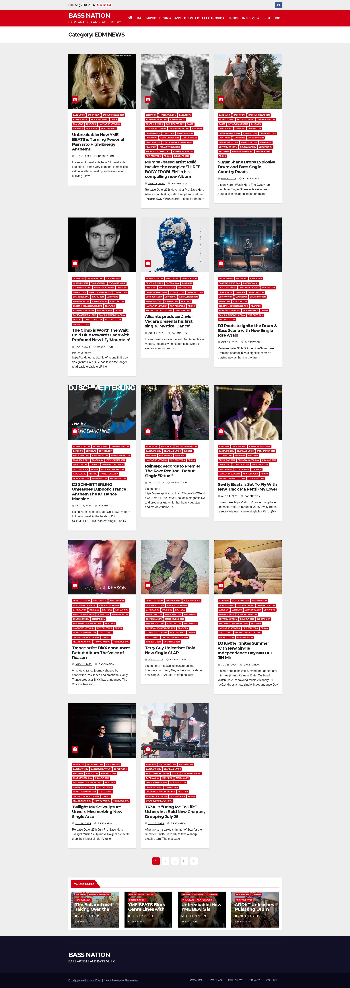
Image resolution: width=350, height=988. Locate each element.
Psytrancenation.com (84, 315)
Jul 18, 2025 (83, 823)
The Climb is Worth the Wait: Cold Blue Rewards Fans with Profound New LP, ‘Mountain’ (101, 335)
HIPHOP (233, 18)
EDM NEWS (78, 124)
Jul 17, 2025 (156, 823)
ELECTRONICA (213, 18)
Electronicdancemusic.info (177, 142)
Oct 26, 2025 (156, 333)
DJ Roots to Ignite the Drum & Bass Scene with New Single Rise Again (247, 330)
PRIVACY (255, 980)
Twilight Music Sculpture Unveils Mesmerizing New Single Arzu (97, 811)
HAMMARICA (195, 980)
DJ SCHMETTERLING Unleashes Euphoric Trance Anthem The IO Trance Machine (99, 491)
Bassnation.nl (80, 120)
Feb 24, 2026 (139, 916)
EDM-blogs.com (167, 288)
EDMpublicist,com (169, 138)
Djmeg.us (256, 124)
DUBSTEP (191, 18)
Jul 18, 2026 (86, 916)
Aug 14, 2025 (229, 496)
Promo (167, 156)
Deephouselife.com (179, 129)
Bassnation (106, 156)
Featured (91, 124)
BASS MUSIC (146, 18)
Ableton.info (113, 279)
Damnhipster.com (175, 124)
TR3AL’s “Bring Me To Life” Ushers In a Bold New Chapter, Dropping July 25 (175, 811)
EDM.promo (239, 138)
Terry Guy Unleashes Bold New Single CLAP (170, 650)
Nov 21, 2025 (156, 183)
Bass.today (94, 115)
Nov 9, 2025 (228, 178)
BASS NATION (89, 15)
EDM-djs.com (254, 129)
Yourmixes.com (81, 324)
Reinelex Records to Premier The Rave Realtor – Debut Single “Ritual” (172, 471)
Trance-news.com (93, 320)
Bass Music (79, 115)
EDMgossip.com (249, 142)
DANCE (114, 120)
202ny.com (151, 115)
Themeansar (131, 980)
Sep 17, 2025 (156, 482)
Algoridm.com (80, 283)
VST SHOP (272, 18)
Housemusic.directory (158, 151)
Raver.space (79, 474)
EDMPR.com (151, 138)
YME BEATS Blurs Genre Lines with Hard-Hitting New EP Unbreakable (147, 911)
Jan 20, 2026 (246, 916)
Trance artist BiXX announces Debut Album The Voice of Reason (101, 652)
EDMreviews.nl (189, 138)
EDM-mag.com (153, 133)
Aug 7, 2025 (155, 659)
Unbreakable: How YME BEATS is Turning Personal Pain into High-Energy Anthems (98, 142)
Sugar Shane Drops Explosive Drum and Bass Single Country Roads (246, 167)
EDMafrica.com (185, 133)
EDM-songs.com (268, 133)
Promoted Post (137, 900)
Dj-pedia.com (172, 283)
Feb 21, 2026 (83, 156)
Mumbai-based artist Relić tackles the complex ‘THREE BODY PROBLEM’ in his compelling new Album (172, 169)
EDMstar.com (153, 142)
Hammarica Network (109, 124)
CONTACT (271, 980)
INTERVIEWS (252, 18)
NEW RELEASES (108, 129)
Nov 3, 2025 (82, 347)
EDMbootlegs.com (228, 142)
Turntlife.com (181, 156)
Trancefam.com (113, 320)
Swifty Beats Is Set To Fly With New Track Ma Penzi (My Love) (247, 487)
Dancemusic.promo (156, 129)
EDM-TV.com (168, 133)
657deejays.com (168, 115)
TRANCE (77, 320)
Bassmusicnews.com (113, 115)
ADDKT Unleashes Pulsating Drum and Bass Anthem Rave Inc (254, 911)
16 (184, 861)
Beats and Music (99, 120)
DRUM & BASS (170, 18)
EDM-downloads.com (229, 133)
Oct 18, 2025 (229, 342)
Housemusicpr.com (182, 151)
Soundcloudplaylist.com (112, 315)
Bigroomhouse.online (84, 605)
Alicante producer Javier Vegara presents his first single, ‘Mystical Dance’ (169, 321)
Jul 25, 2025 (229, 664)
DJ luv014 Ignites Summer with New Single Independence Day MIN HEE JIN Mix (245, 650)
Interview (78, 129)
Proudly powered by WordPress (85, 980)
